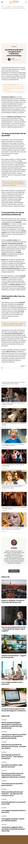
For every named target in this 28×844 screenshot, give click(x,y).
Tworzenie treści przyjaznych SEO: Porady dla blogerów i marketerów (13, 710)
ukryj (21, 84)
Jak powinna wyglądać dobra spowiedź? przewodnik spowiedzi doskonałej (13, 829)
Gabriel (13, 58)
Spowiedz (8, 6)
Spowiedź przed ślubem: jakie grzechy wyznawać (11, 766)
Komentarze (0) (14, 571)
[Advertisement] (14, 27)
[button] (2, 2)
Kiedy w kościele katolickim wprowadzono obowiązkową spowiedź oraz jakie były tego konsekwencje (11, 725)
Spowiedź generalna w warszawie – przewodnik (14, 803)
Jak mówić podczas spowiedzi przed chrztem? (12, 784)
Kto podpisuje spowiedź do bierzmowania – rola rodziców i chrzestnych (12, 756)
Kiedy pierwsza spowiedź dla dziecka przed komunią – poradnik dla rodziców (13, 746)
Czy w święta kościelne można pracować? (12, 683)
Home (2, 6)
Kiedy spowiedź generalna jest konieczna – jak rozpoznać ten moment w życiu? (12, 794)
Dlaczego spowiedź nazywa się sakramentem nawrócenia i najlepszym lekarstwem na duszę (13, 775)
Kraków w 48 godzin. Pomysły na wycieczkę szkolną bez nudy (12, 601)
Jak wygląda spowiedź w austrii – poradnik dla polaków (13, 820)
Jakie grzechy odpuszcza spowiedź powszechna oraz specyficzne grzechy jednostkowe (13, 736)
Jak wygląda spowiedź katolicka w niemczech (13, 811)
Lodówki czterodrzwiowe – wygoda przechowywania (13, 656)
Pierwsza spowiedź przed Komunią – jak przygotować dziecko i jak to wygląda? (13, 629)
